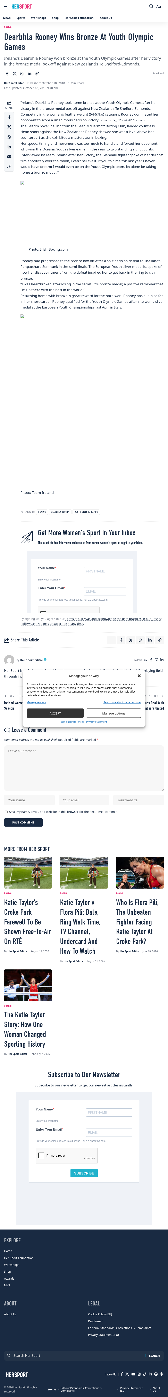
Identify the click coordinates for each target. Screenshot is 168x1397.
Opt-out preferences (72, 722)
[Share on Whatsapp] (22, 73)
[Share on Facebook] (7, 73)
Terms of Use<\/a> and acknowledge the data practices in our (108, 619)
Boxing (7, 27)
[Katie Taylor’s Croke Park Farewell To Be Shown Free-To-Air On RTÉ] (28, 873)
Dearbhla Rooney (60, 512)
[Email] (9, 157)
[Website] (146, 660)
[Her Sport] (22, 6)
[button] (139, 676)
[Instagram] (156, 660)
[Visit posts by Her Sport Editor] (9, 660)
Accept (55, 713)
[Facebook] (151, 660)
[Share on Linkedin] (29, 73)
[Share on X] (14, 73)
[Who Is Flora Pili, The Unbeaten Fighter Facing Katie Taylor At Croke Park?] (140, 873)
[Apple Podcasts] (161, 1374)
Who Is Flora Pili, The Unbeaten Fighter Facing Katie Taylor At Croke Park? (137, 922)
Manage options (113, 713)
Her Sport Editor (14, 83)
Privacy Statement (96, 722)
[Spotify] (156, 1374)
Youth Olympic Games (86, 512)
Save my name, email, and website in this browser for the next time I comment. (64, 812)
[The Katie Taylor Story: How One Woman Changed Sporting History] (28, 985)
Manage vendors (36, 702)
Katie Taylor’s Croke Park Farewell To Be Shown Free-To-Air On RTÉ (27, 922)
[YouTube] (133, 1374)
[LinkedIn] (162, 660)
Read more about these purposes (122, 702)
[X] (127, 1374)
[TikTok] (144, 1374)
